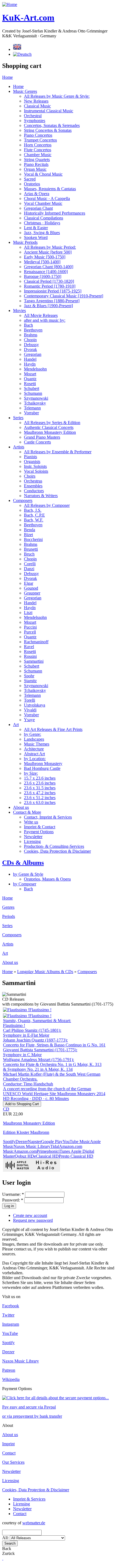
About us (21, 807)
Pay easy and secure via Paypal (29, 1407)
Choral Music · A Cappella (47, 198)
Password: (12, 1200)
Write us (31, 822)
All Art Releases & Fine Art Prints (53, 729)
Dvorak (30, 349)
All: (6, 1537)
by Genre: (32, 734)
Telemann (32, 408)
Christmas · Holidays (42, 223)
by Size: (31, 773)
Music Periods (25, 242)
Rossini (30, 656)
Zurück (8, 1553)
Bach (28, 325)
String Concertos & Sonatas (48, 130)
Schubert (31, 388)
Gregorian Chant (38, 208)
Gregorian (32, 354)
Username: (13, 1194)
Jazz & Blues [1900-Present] (48, 305)
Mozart (30, 374)
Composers (22, 500)
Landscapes (34, 739)
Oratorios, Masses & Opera (47, 879)
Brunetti (31, 549)
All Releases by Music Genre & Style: (57, 96)
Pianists (30, 456)
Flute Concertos (37, 149)
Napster (34, 1141)
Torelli (29, 700)
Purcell (30, 632)
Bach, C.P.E (34, 515)
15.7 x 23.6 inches (40, 778)
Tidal (54, 1146)
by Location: (35, 758)
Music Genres (25, 91)
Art (16, 724)
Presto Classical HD (76, 1156)
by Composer (24, 884)
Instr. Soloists (35, 466)
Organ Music (35, 169)
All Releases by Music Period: (50, 247)
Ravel (29, 646)
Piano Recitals (36, 164)
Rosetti (30, 383)
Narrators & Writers (41, 495)
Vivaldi (30, 710)
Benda (29, 529)
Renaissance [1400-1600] (46, 271)
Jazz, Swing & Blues (42, 232)
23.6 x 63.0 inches (40, 802)
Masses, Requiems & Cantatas (50, 188)
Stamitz (30, 680)
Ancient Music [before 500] (48, 252)
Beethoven (33, 330)
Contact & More (27, 812)
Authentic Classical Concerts (48, 427)
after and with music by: (44, 320)
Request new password (33, 1220)
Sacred (30, 179)
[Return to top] (2, 1558)
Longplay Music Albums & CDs (45, 971)
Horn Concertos (37, 145)
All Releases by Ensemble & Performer (57, 451)
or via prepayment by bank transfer (32, 1416)
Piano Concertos (38, 135)
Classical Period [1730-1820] (49, 281)
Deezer (22, 1141)
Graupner (32, 593)
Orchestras (33, 481)
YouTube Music (76, 1141)
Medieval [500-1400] (42, 262)
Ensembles (33, 486)
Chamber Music (37, 154)
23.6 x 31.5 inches (40, 788)
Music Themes (36, 744)
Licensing (32, 841)
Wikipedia (11, 1379)
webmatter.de (33, 1523)
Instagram (10, 1324)
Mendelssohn (35, 369)
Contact (9, 1453)
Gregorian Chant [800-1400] (48, 266)
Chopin (30, 339)
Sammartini (34, 661)
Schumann (33, 393)
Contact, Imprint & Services (48, 817)
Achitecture (34, 749)
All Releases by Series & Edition (52, 422)
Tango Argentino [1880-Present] (51, 300)
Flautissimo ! (40, 1009)
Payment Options (39, 831)
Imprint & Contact (39, 827)
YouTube (10, 1333)
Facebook (10, 1305)
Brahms (30, 335)
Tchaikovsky (35, 403)
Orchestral (33, 115)
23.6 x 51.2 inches (40, 797)
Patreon (8, 1370)
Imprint (8, 1443)
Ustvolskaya (34, 705)
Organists (32, 461)
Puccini (30, 627)
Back (6, 1548)
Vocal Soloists (36, 471)
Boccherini (33, 539)
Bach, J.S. (32, 510)
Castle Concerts (37, 442)
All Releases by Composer (47, 505)
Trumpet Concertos (40, 140)
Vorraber (31, 413)
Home (7, 77)
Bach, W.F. (33, 520)
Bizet (28, 534)
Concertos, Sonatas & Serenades (52, 125)
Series (18, 417)
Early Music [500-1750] (44, 257)
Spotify (9, 1141)
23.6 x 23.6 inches (40, 783)
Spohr (29, 676)
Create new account (30, 1215)
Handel (30, 359)
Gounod (31, 588)
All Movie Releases (41, 315)
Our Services (13, 1462)
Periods (8, 916)
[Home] (9, 4)
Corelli (30, 564)
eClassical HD (46, 1156)
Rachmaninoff (36, 641)
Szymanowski (36, 398)
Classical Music (37, 106)
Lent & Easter (36, 227)
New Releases (36, 101)
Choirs (29, 476)
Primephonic (48, 1151)
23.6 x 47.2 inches (40, 792)
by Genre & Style (28, 874)
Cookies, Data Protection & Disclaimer (57, 851)
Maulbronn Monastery (43, 763)
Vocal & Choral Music (43, 174)
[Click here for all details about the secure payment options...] (55, 1397)
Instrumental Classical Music (48, 111)
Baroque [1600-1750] (42, 276)
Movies (19, 310)
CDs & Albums (23, 862)
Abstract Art (34, 753)
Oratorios (32, 184)
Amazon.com (25, 1151)
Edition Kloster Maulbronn (26, 1132)
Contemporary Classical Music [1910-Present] (63, 296)
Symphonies (34, 120)
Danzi (29, 568)
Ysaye (29, 719)
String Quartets (37, 159)
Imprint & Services (29, 1499)
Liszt (28, 612)
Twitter (8, 1315)
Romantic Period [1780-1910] (49, 286)
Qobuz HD (24, 1156)
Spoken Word (36, 237)
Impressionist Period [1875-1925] (52, 291)
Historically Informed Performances (54, 213)
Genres (8, 907)
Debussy (31, 344)
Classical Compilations (43, 218)
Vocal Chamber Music (43, 203)
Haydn (30, 364)
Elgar (28, 583)
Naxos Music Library (32, 1146)
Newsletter (33, 836)
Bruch (29, 554)
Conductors (34, 490)
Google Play (52, 1141)
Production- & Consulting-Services (54, 846)
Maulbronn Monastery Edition (50, 432)
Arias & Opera (36, 193)
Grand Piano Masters (42, 437)
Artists (18, 447)
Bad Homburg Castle (42, 768)
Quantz (30, 378)
